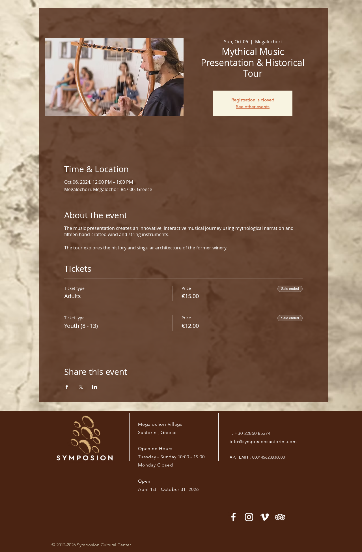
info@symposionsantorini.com (263, 441)
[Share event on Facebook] (67, 387)
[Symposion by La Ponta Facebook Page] (233, 517)
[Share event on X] (80, 387)
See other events (253, 106)
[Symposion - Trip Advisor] (280, 517)
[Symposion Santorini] (249, 517)
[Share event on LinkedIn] (94, 387)
